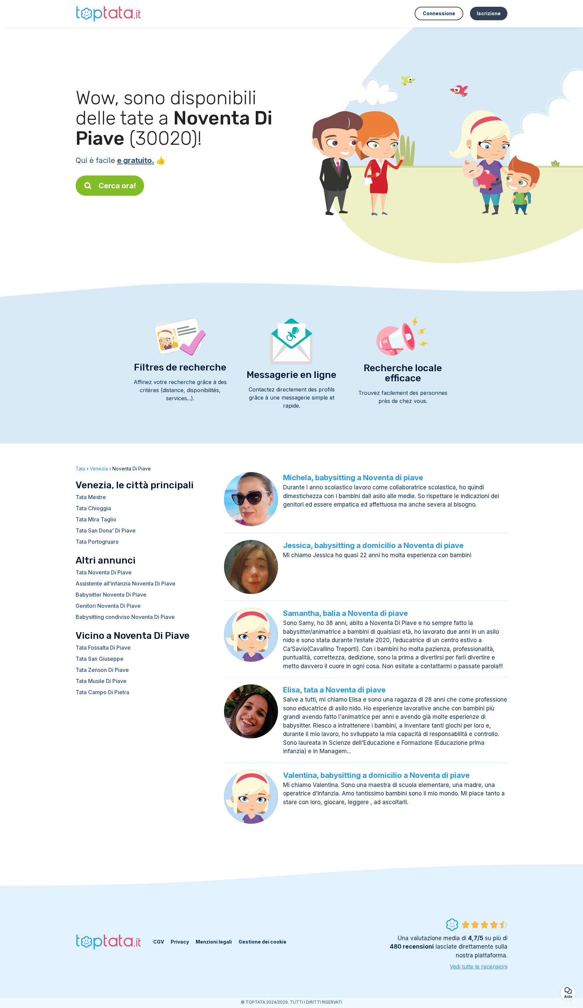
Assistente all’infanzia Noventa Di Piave (125, 583)
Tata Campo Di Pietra (102, 692)
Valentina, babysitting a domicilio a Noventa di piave (376, 775)
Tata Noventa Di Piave (104, 572)
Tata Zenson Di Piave (102, 669)
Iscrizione (489, 13)
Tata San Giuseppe (99, 658)
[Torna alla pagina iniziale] (109, 13)
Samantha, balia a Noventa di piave (345, 613)
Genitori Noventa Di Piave (108, 605)
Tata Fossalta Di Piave (103, 647)
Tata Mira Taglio (96, 519)
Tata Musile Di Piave (101, 681)
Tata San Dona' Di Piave (106, 530)
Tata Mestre (91, 497)
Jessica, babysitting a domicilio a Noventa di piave (373, 545)
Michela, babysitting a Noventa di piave (353, 477)
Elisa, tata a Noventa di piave (334, 689)
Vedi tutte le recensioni (478, 966)
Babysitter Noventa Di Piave (111, 594)
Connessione (439, 13)
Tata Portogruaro (97, 541)
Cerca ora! (117, 185)
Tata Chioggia (93, 508)
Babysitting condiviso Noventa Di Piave (125, 617)
